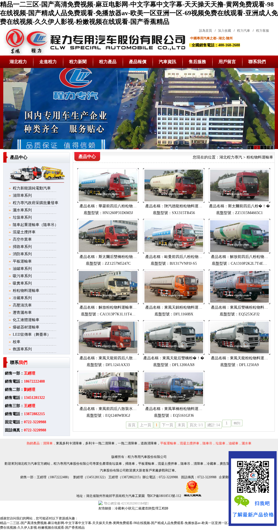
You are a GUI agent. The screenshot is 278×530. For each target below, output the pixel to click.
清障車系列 (22, 195)
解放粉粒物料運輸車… (118, 307)
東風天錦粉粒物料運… (183, 307)
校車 (16, 342)
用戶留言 (227, 61)
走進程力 (48, 61)
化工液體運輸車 (26, 320)
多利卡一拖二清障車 (100, 443)
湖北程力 (18, 61)
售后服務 (197, 61)
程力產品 (107, 61)
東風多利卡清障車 (69, 443)
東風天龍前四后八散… (118, 358)
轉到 (237, 423)
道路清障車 (149, 443)
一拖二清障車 (127, 443)
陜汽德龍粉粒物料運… (183, 206)
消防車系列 (22, 254)
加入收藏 (224, 31)
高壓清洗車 (22, 305)
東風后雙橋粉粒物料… (249, 307)
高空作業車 (22, 239)
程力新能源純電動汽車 (32, 188)
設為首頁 (205, 31)
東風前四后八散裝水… (118, 409)
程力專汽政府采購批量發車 (35, 203)
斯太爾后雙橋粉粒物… (118, 257)
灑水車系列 (22, 210)
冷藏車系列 (22, 298)
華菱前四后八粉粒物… (118, 206)
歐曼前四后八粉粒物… (183, 257)
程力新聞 (78, 61)
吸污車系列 (22, 276)
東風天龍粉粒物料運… (249, 358)
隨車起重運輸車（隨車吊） (35, 225)
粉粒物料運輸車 (26, 291)
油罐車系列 (22, 269)
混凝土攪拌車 (24, 232)
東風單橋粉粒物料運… (183, 409)
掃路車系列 (22, 247)
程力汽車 (243, 31)
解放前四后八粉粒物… (249, 257)
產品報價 (137, 61)
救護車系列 (22, 349)
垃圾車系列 (22, 217)
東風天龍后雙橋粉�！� (183, 358)
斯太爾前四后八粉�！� (249, 206)
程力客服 (262, 31)
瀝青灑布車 (22, 313)
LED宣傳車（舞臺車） (32, 334)
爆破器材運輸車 (26, 327)
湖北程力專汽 (230, 157)
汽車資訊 (167, 61)
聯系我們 (257, 61)
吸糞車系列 (22, 283)
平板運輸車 (22, 261)
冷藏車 (119, 508)
